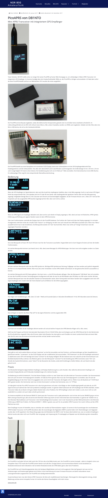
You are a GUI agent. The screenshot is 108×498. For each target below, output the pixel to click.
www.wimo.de (12, 483)
